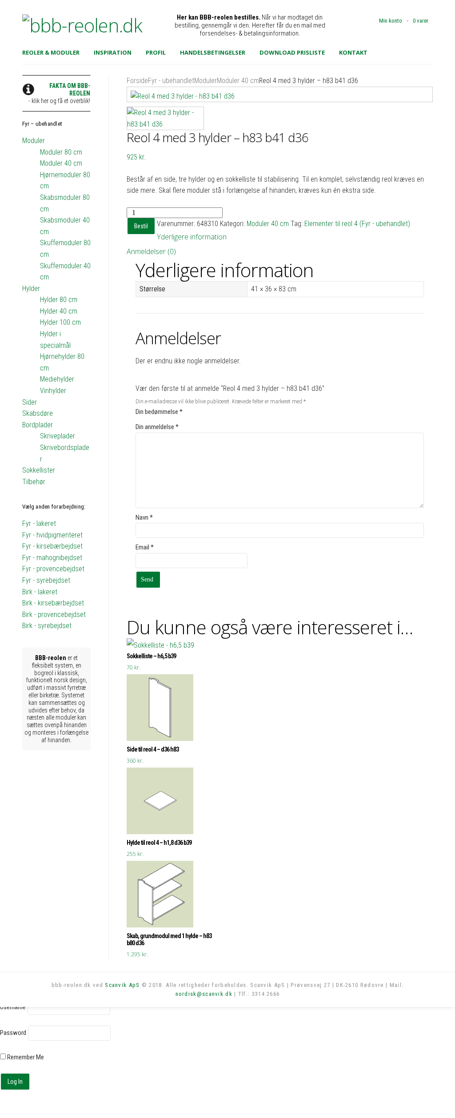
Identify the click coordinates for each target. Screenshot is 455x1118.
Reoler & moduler (51, 52)
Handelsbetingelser (212, 52)
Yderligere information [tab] (192, 237)
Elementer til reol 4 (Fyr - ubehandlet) (357, 223)
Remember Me (25, 1057)
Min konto (390, 20)
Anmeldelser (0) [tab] (151, 251)
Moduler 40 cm (238, 80)
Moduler (205, 80)
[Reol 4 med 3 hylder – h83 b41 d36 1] (280, 95)
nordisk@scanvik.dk (204, 994)
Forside (137, 80)
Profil (156, 52)
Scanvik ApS (122, 985)
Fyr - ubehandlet (171, 80)
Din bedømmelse (159, 412)
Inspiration (113, 52)
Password (13, 1033)
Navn (144, 517)
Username (13, 1007)
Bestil (141, 226)
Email (145, 547)
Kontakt (353, 52)
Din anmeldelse (157, 427)
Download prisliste (292, 52)
